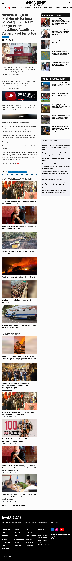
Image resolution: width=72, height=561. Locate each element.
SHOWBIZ (37, 8)
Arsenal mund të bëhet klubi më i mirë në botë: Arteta (60, 94)
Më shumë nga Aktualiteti (17, 179)
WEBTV (13, 8)
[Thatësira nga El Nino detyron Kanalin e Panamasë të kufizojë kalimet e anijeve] (45, 86)
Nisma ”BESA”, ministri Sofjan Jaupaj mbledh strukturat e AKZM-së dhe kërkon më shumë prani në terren (19, 497)
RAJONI (16, 529)
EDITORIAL (28, 8)
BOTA (15, 536)
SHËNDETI (17, 545)
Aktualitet (5, 37)
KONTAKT (29, 545)
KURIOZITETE (30, 536)
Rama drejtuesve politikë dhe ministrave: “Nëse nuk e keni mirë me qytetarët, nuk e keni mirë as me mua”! (60, 32)
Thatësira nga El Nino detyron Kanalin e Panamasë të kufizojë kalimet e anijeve (61, 84)
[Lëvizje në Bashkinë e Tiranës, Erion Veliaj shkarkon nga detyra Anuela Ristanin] (45, 66)
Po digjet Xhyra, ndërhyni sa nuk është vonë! (18, 277)
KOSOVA (65, 8)
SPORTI (20, 8)
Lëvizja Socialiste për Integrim (17, 171)
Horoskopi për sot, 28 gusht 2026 (52, 179)
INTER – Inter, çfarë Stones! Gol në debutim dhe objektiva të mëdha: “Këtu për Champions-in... (60, 129)
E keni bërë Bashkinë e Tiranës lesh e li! (61, 41)
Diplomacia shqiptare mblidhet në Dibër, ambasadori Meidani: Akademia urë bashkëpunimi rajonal (17, 385)
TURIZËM (28, 533)
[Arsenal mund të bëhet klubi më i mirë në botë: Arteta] (45, 97)
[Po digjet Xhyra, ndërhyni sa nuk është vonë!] (19, 265)
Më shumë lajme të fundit (14, 506)
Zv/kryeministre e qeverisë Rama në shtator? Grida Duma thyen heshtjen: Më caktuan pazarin (55, 185)
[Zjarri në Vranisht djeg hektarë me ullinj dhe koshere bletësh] (19, 240)
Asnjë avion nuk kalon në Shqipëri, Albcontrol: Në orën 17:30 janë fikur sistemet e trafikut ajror (60, 54)
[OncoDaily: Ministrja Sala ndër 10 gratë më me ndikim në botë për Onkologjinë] (19, 427)
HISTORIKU (29, 542)
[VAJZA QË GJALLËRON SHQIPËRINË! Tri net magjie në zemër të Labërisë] (45, 108)
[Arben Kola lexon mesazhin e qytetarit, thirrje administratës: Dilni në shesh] (19, 189)
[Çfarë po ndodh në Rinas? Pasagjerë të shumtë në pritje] (19, 289)
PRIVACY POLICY (66, 557)
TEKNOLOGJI (18, 539)
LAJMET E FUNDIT (11, 334)
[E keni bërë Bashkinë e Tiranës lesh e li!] (45, 44)
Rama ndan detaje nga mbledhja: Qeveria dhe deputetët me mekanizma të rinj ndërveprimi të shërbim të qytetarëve (19, 468)
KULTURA (29, 539)
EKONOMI (57, 8)
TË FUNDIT (6, 529)
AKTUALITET (47, 8)
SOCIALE (28, 529)
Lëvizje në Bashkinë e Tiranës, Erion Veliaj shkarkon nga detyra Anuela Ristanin (61, 64)
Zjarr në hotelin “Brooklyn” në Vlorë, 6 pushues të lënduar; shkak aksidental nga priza (61, 117)
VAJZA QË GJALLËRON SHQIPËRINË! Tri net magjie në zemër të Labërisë (61, 106)
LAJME (4, 8)
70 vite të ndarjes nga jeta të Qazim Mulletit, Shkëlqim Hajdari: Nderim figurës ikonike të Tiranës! (55, 174)
